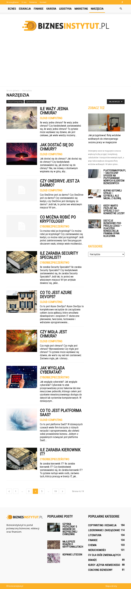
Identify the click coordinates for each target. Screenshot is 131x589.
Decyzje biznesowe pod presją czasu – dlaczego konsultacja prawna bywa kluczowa (112, 228)
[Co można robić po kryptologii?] (21, 226)
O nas (24, 2)
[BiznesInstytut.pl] (65, 26)
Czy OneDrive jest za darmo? (60, 183)
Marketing (81, 8)
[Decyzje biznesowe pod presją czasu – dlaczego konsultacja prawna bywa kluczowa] (94, 223)
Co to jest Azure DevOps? (56, 294)
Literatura (94, 535)
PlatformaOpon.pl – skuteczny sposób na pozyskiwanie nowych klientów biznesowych (114, 177)
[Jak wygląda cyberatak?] (21, 377)
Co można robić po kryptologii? (58, 219)
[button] (121, 8)
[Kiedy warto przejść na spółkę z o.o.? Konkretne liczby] (94, 208)
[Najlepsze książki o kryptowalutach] (53, 544)
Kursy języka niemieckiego (104, 564)
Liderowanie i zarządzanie (104, 530)
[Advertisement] (65, 62)
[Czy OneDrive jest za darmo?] (21, 190)
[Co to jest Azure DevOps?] (21, 301)
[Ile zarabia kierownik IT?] (21, 459)
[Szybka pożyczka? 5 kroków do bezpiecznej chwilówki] (53, 527)
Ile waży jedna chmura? (54, 110)
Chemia (92, 545)
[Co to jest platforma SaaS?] (21, 419)
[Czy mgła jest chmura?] (21, 341)
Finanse (38, 8)
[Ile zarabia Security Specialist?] (21, 262)
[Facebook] (122, 2)
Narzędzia (97, 8)
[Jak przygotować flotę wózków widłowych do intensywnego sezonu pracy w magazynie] (106, 122)
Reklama (33, 2)
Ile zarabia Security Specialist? (59, 255)
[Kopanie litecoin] (53, 558)
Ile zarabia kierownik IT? (60, 451)
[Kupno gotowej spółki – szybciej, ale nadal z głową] (94, 193)
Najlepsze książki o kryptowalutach (72, 544)
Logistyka (65, 8)
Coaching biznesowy (100, 569)
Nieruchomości (97, 550)
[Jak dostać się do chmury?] (21, 154)
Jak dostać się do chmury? (56, 146)
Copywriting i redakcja (102, 525)
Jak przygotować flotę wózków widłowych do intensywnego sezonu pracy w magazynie (104, 139)
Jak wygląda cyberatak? (52, 370)
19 (55, 491)
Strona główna (12, 2)
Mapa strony (111, 586)
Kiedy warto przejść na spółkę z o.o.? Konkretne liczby (114, 209)
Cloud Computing (15, 101)
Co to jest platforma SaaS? (60, 412)
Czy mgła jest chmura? (53, 333)
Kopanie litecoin (72, 554)
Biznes (12, 8)
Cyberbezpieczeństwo (35, 101)
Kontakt (43, 2)
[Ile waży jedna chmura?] (21, 118)
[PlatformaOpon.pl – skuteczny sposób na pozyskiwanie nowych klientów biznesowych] (94, 173)
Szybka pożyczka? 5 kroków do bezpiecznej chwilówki (69, 529)
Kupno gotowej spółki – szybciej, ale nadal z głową (112, 194)
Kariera (51, 8)
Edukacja (25, 8)
